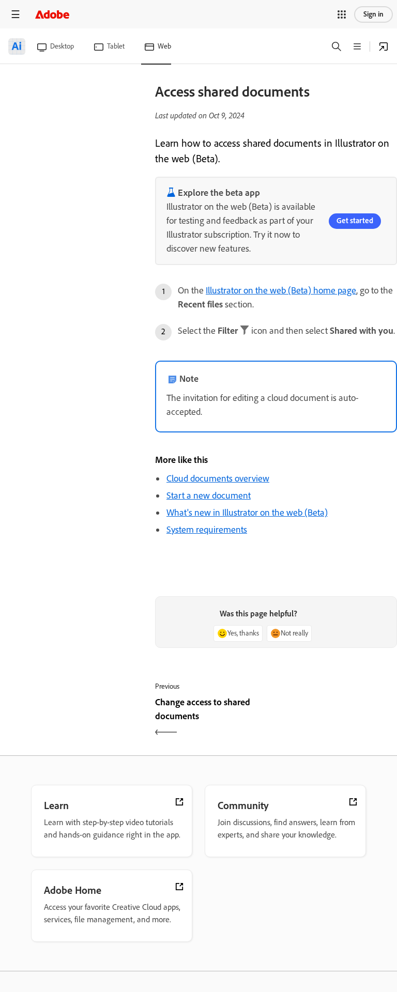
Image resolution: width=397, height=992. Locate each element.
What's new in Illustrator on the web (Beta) (247, 512)
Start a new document (208, 495)
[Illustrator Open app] (383, 46)
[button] (341, 14)
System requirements (206, 529)
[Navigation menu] (15, 14)
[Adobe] (52, 14)
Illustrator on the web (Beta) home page (281, 290)
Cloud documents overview (217, 478)
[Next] (338, 718)
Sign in (373, 14)
